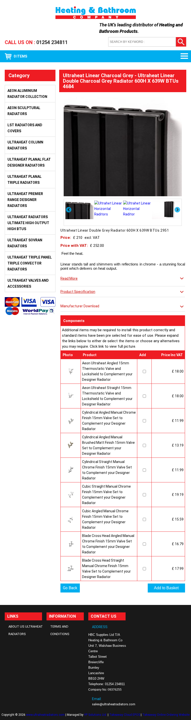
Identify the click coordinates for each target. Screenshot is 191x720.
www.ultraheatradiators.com (45, 715)
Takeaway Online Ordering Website (166, 715)
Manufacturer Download (79, 306)
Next (177, 209)
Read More (69, 278)
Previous (69, 209)
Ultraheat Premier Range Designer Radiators (25, 200)
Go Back (70, 588)
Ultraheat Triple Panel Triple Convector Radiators (29, 263)
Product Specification (77, 292)
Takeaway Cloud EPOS (124, 715)
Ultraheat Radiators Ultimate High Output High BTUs (28, 223)
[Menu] (182, 56)
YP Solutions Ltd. (95, 715)
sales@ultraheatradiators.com (113, 704)
